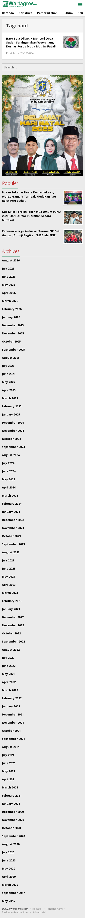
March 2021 (10, 787)
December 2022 (13, 617)
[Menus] (80, 5)
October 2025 (11, 341)
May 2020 (8, 868)
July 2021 (8, 755)
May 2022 (8, 674)
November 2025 (13, 333)
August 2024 (11, 455)
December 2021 (13, 714)
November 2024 (13, 431)
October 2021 (11, 731)
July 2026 (8, 268)
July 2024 (8, 463)
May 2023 (8, 576)
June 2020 (8, 860)
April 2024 (9, 487)
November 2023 (13, 528)
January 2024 (11, 512)
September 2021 (13, 739)
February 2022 (12, 698)
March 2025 (10, 398)
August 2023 (11, 552)
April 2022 (9, 682)
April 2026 (9, 293)
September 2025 (13, 349)
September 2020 (13, 836)
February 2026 (12, 309)
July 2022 (8, 658)
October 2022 (11, 633)
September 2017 (13, 893)
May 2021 (8, 771)
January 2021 (11, 803)
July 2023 (8, 560)
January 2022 (11, 706)
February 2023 (12, 601)
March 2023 (10, 593)
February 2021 (12, 795)
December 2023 (13, 520)
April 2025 (9, 390)
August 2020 (11, 844)
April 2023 (9, 585)
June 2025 (8, 374)
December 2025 (13, 325)
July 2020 (8, 852)
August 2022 (11, 649)
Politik (10, 53)
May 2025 (8, 382)
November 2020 (13, 820)
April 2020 (9, 876)
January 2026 (11, 317)
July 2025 (8, 366)
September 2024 (13, 447)
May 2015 (8, 901)
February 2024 (12, 503)
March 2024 (10, 495)
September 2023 (13, 544)
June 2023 (8, 568)
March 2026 (10, 301)
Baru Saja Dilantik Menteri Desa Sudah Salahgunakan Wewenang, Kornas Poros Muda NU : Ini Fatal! (31, 42)
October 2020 (11, 828)
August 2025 (11, 358)
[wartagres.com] (20, 4)
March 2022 (10, 690)
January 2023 (11, 609)
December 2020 (13, 812)
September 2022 (13, 641)
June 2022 (8, 666)
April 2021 (9, 779)
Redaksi (37, 908)
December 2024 (13, 422)
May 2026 (8, 285)
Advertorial (39, 912)
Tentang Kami (54, 908)
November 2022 (13, 625)
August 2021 (11, 747)
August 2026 (11, 260)
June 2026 (8, 276)
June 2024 (8, 471)
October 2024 (11, 439)
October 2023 (11, 536)
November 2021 (13, 722)
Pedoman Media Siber (15, 912)
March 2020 (10, 885)
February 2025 (12, 406)
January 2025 (11, 414)
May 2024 (8, 479)
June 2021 (8, 763)
